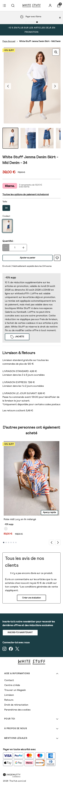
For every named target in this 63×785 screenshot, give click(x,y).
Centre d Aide (12, 685)
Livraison (9, 695)
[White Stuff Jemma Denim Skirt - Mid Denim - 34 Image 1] (10, 138)
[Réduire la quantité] (6, 247)
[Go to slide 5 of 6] (13, 542)
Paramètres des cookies (17, 710)
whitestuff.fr (22, 293)
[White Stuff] (31, 5)
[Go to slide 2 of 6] (6, 542)
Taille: (4, 202)
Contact (9, 680)
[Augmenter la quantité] (23, 247)
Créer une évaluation (31, 598)
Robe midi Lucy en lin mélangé (20, 519)
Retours (8, 700)
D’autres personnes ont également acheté (31, 430)
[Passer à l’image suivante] (55, 86)
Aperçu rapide (49, 512)
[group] (31, 86)
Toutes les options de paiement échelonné (25, 194)
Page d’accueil (8, 41)
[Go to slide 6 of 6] (16, 542)
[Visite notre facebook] (11, 649)
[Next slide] (58, 542)
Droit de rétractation (16, 705)
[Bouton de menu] (4, 5)
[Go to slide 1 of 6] (3, 542)
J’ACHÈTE (19, 337)
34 (6, 208)
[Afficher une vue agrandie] (55, 52)
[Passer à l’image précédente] (8, 86)
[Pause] (59, 17)
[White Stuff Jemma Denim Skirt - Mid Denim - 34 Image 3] (46, 138)
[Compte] (50, 5)
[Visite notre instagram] (4, 649)
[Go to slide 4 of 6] (11, 542)
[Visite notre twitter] (17, 649)
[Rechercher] (13, 5)
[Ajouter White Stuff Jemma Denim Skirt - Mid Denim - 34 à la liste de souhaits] (57, 258)
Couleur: (6, 216)
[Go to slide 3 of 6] (8, 542)
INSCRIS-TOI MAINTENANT (20, 633)
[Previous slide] (51, 542)
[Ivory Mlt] (6, 529)
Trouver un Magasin (15, 690)
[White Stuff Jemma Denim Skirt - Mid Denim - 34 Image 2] (28, 138)
